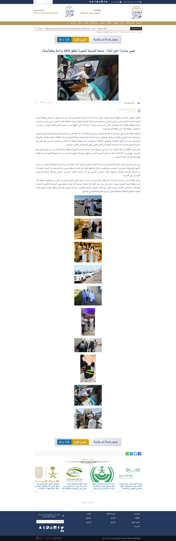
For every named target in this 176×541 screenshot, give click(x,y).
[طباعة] (138, 103)
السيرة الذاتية (130, 23)
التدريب (80, 23)
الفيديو (86, 23)
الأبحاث (109, 23)
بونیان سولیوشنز (49, 538)
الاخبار (122, 23)
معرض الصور (94, 23)
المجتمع (102, 23)
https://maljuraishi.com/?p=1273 (129, 103)
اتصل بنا (73, 23)
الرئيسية (138, 23)
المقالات (115, 23)
